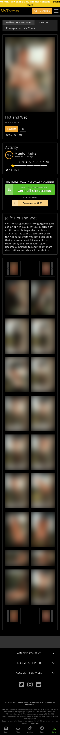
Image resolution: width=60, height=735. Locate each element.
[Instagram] (30, 684)
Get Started (42, 10)
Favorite (11, 128)
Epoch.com (33, 723)
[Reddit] (38, 684)
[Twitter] (21, 684)
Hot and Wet (16, 117)
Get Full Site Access (34, 189)
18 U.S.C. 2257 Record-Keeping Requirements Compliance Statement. (30, 703)
